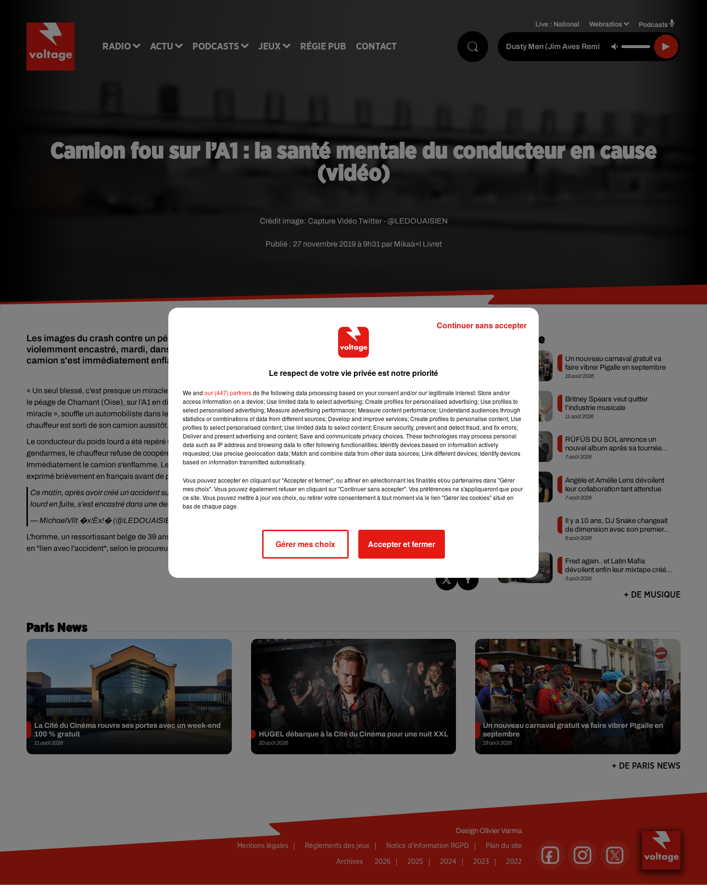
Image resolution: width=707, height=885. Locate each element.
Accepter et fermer (401, 543)
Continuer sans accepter (482, 325)
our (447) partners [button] (228, 392)
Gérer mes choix (305, 543)
